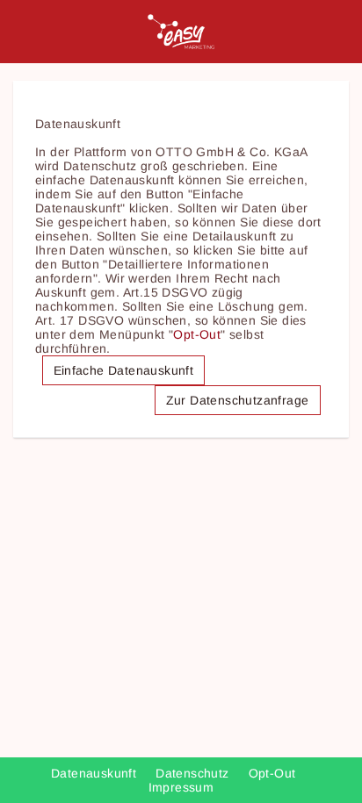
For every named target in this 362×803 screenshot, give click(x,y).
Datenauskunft (96, 773)
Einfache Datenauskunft (124, 370)
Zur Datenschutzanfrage (237, 400)
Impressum (181, 787)
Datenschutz (194, 773)
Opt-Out (197, 334)
